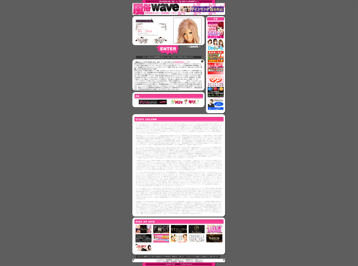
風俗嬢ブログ (189, 259)
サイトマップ (189, 261)
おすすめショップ (179, 259)
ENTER (168, 50)
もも (140, 26)
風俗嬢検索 (169, 259)
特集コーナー (198, 259)
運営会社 (181, 261)
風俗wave (177, 264)
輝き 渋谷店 (145, 31)
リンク (159, 261)
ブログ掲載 (166, 261)
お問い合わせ (198, 261)
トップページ (160, 259)
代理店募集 (174, 261)
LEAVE (194, 46)
